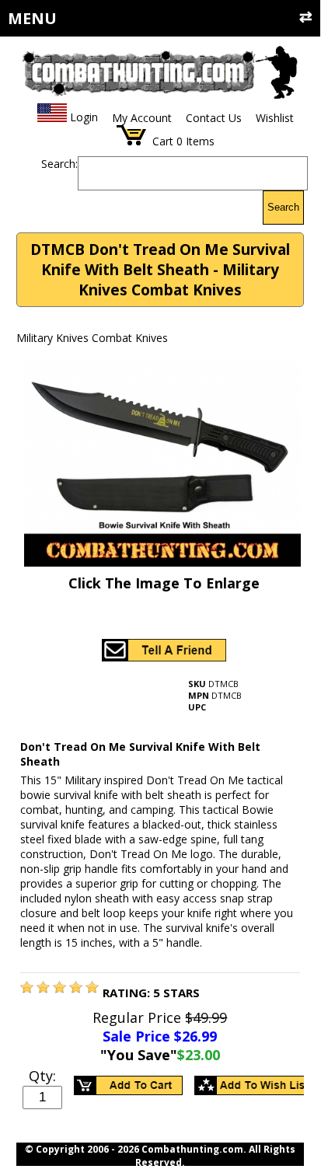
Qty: (42, 1075)
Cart (162, 141)
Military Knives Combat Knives (92, 337)
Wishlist (275, 117)
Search (283, 207)
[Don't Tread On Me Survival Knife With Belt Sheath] (26, 988)
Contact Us (214, 117)
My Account (142, 117)
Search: (59, 163)
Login (84, 117)
